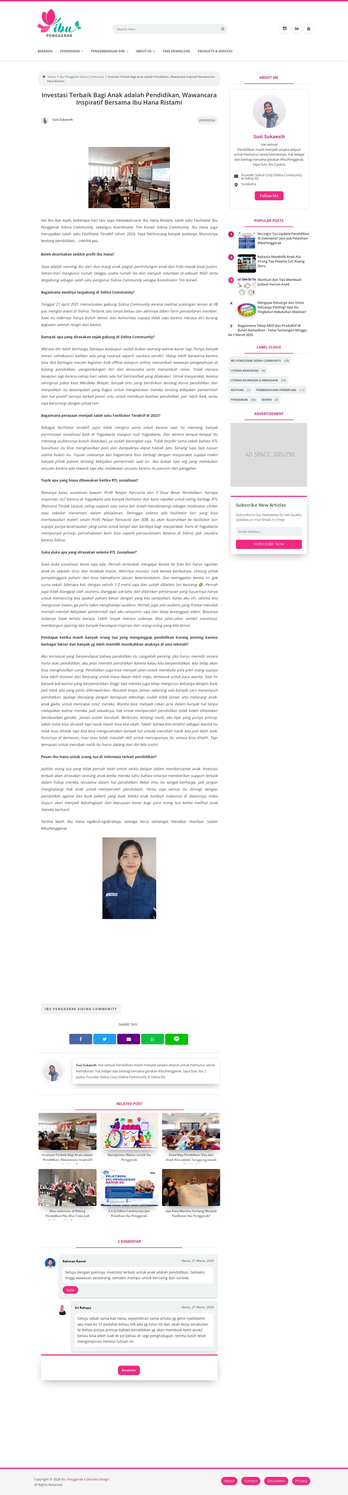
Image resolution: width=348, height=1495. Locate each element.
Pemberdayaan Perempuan (276, 390)
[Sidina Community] (284, 28)
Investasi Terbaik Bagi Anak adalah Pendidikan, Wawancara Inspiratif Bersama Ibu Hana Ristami (67, 1160)
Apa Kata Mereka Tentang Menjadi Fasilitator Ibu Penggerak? (191, 1213)
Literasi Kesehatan (245, 370)
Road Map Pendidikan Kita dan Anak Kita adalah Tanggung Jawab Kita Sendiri (191, 1160)
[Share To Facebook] (80, 1039)
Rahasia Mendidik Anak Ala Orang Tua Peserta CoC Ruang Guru (281, 261)
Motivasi (237, 390)
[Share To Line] (176, 1039)
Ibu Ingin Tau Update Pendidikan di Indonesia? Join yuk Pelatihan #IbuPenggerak (283, 238)
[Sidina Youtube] (308, 28)
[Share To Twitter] (104, 1039)
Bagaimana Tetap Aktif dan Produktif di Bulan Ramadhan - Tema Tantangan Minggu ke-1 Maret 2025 (267, 330)
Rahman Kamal (74, 1261)
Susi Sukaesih (86, 1065)
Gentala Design (97, 1479)
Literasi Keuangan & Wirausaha (254, 380)
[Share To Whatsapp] (152, 1039)
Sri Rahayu (83, 1307)
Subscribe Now (269, 544)
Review (267, 399)
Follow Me (269, 195)
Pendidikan (239, 399)
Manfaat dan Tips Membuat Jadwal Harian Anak (279, 281)
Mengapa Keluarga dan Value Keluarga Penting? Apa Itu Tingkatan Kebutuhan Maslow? (282, 307)
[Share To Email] (128, 1039)
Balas (70, 1290)
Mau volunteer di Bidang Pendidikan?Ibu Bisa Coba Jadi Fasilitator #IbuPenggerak (67, 1216)
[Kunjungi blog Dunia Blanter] (269, 485)
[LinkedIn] (296, 28)
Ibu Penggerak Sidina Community (81, 1009)
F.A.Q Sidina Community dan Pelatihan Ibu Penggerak (129, 1213)
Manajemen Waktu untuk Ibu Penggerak (129, 1157)
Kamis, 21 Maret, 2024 (198, 1261)
